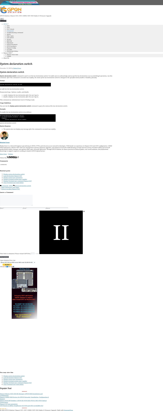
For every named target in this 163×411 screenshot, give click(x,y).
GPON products (11, 46)
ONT (8, 27)
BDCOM (9, 41)
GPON (5, 24)
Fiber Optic (10, 36)
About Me (6, 58)
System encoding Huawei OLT (10, 189)
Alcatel (9, 39)
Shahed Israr (5, 142)
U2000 (9, 56)
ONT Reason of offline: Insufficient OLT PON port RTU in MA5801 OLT (21, 405)
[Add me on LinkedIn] (12, 158)
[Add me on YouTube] (16, 158)
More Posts (3, 154)
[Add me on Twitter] (8, 158)
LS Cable (9, 49)
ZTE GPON (10, 37)
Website (10, 154)
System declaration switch (23, 186)
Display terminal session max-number (15, 179)
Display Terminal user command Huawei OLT (17, 181)
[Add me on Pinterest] (14, 158)
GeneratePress (68, 410)
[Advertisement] (12, 344)
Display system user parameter (12, 177)
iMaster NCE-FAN (12, 54)
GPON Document (12, 44)
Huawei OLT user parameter (9, 404)
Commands (10, 31)
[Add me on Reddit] (18, 158)
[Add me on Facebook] (10, 158)
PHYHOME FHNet (12, 51)
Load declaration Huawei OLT (12, 176)
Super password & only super (10, 187)
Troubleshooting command (15, 32)
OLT (8, 26)
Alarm (9, 34)
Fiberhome (10, 43)
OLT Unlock (10, 29)
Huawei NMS (7, 53)
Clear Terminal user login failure (13, 182)
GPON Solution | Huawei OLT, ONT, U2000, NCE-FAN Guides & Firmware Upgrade (25, 16)
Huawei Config (11, 48)
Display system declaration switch (14, 174)
